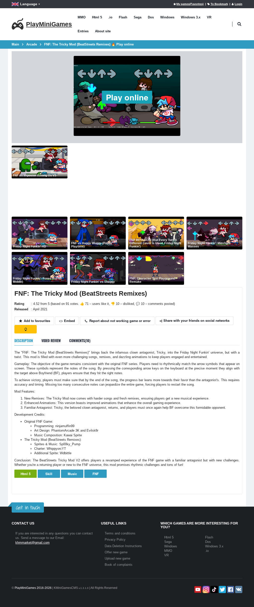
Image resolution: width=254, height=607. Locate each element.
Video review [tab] (51, 340)
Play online (127, 97)
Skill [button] (48, 473)
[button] (239, 24)
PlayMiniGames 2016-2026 (33, 588)
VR (209, 17)
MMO (82, 17)
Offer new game (116, 552)
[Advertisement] (156, 180)
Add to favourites (36, 320)
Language (28, 4)
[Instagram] (205, 589)
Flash (123, 17)
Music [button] (72, 473)
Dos (151, 17)
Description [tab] (23, 340)
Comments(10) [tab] (80, 340)
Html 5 (97, 17)
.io (110, 17)
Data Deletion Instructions (123, 546)
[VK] (238, 589)
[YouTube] (197, 589)
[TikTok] (214, 589)
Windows (167, 17)
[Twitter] (222, 589)
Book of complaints (118, 565)
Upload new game (117, 558)
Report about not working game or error (119, 320)
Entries (83, 31)
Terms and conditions (120, 533)
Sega (137, 17)
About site (103, 31)
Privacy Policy (115, 539)
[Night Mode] (25, 329)
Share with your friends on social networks (195, 320)
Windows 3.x (190, 17)
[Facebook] (230, 589)
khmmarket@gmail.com (32, 542)
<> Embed (67, 320)
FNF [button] (96, 473)
